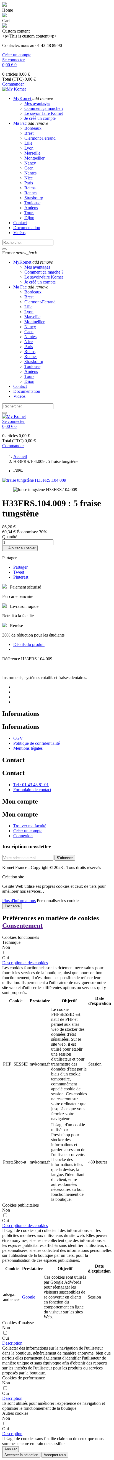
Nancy (30, 163)
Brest (28, 133)
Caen (28, 168)
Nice (28, 178)
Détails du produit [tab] (29, 644)
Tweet (18, 572)
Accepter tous (55, 1455)
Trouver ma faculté (29, 825)
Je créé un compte (40, 118)
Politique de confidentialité (36, 743)
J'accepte (12, 906)
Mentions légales (28, 748)
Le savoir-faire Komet (43, 113)
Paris (28, 183)
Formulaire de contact (32, 789)
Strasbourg (33, 197)
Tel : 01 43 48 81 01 (31, 784)
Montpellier (34, 158)
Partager (20, 567)
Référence (11, 658)
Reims (29, 188)
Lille (28, 143)
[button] (25, 962)
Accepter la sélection (21, 1455)
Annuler (10, 1449)
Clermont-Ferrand (40, 138)
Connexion (23, 835)
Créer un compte (16, 54)
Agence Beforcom (41, 877)
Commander (13, 84)
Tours (29, 212)
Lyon (28, 148)
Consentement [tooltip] (22, 925)
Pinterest (20, 577)
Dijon (29, 217)
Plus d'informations (19, 900)
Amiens (31, 207)
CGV (18, 738)
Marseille (32, 153)
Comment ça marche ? (43, 108)
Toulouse (32, 202)
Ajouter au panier (19, 548)
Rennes (30, 192)
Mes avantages (37, 103)
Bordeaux (33, 128)
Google (28, 1297)
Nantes (30, 173)
